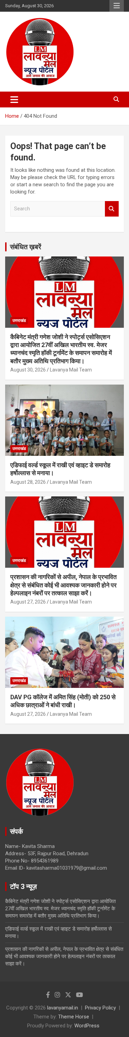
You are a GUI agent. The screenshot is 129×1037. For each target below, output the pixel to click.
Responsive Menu (116, 6)
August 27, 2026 (28, 602)
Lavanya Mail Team (71, 370)
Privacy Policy (100, 1008)
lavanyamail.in (62, 1008)
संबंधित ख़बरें (25, 247)
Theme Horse (73, 1017)
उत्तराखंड (19, 320)
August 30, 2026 (28, 370)
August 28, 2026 (28, 482)
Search (112, 209)
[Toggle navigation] (14, 99)
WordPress (86, 1026)
